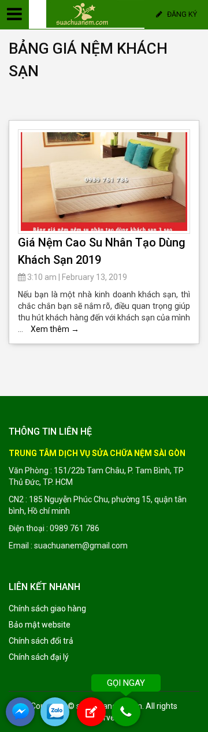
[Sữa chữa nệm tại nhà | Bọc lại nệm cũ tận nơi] (100, 13)
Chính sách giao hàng (47, 608)
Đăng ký (181, 14)
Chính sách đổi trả (41, 640)
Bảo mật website (39, 624)
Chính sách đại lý (39, 657)
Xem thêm (55, 329)
